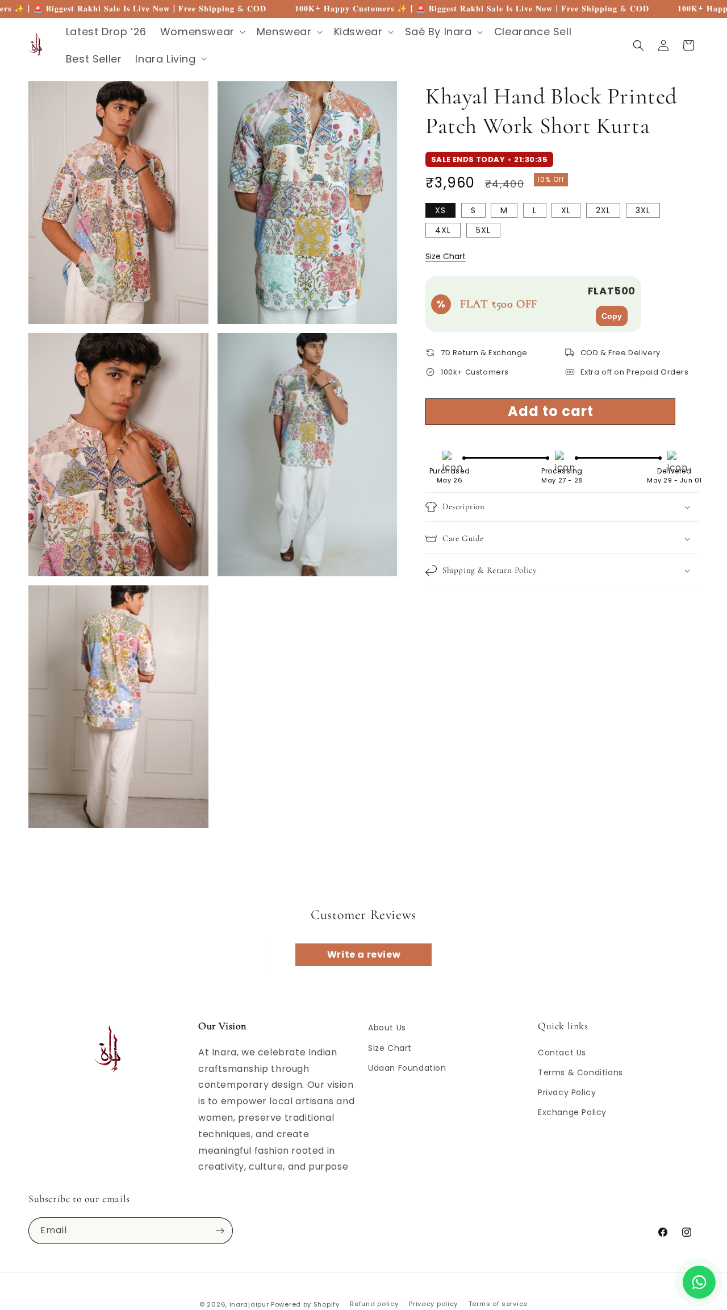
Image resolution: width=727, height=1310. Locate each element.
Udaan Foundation (407, 1068)
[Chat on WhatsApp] (699, 1282)
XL (566, 210)
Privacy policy (433, 1303)
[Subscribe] (219, 1230)
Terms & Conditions (580, 1072)
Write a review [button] (363, 954)
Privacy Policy (567, 1092)
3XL (643, 210)
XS (440, 210)
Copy (611, 316)
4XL (443, 230)
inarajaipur (249, 1304)
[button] (201, 31)
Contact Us (562, 1052)
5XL (483, 230)
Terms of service (498, 1303)
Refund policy (374, 1303)
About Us (387, 1027)
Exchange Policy (572, 1112)
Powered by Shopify (305, 1304)
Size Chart (445, 256)
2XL (603, 210)
